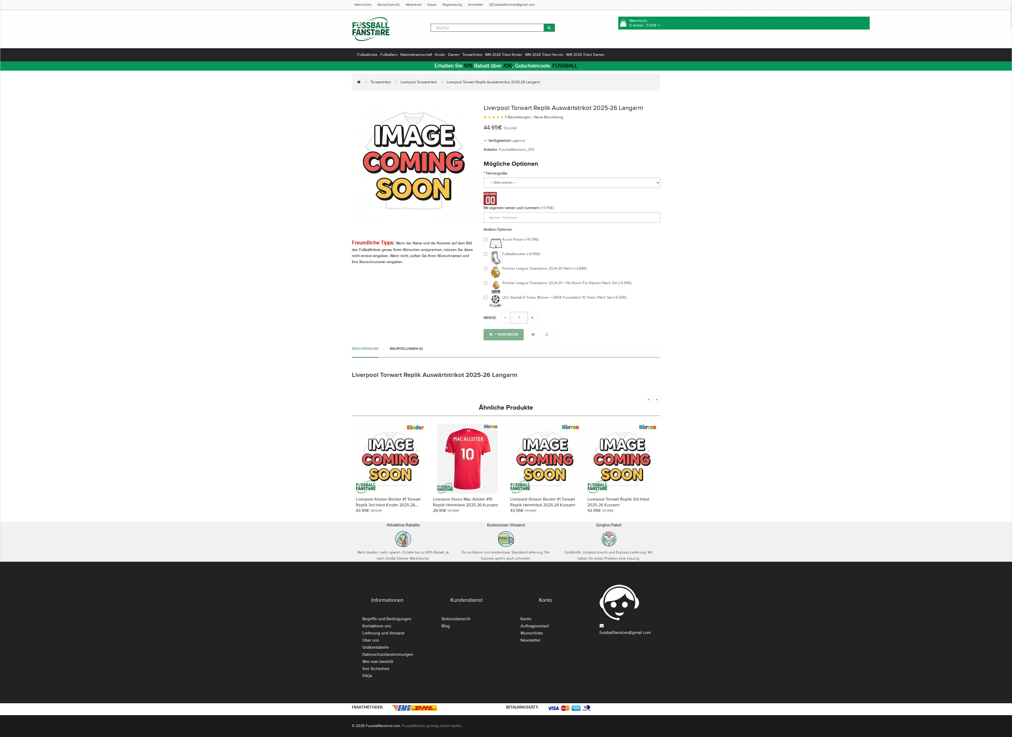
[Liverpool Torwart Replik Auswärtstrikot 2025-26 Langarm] (414, 160)
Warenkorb (413, 5)
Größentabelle (375, 647)
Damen (454, 54)
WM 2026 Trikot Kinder (503, 54)
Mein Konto (362, 5)
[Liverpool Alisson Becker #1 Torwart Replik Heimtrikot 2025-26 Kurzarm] (545, 458)
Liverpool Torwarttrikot (419, 82)
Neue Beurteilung (548, 117)
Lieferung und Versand (383, 633)
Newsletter (530, 640)
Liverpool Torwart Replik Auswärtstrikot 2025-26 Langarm (493, 82)
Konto (525, 619)
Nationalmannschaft (416, 54)
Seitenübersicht (455, 619)
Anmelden (475, 5)
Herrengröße (496, 173)
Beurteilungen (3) (406, 349)
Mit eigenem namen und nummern (512, 208)
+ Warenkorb (506, 334)
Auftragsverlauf (534, 626)
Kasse (431, 5)
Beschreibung (365, 349)
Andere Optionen (498, 229)
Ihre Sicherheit (375, 668)
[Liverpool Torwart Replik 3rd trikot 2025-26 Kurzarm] (622, 458)
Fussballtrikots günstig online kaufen (432, 726)
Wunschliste (531, 633)
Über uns (370, 640)
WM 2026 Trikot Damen (585, 54)
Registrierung (452, 5)
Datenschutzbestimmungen (387, 654)
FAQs (367, 675)
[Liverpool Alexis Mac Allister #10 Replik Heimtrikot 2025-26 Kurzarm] (467, 458)
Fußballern (389, 54)
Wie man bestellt (377, 661)
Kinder (440, 54)
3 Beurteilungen (518, 117)
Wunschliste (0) (388, 5)
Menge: (490, 318)
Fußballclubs (367, 54)
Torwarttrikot (472, 54)
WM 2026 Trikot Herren (544, 54)
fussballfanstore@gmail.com (514, 5)
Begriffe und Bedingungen (386, 619)
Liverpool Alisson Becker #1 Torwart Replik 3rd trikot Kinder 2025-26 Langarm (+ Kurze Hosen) (388, 505)
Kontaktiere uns (376, 626)
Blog (445, 626)
